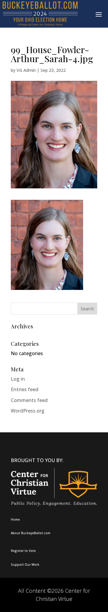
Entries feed (24, 389)
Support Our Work (25, 564)
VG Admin (26, 70)
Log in (18, 379)
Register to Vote (23, 551)
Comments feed (29, 400)
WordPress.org (27, 410)
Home (15, 519)
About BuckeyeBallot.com (30, 533)
